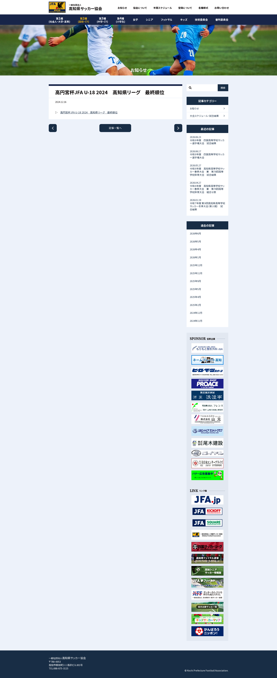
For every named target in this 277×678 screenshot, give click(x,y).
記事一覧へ (115, 128)
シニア (149, 19)
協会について (140, 7)
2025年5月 (195, 289)
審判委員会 (221, 19)
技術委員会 (201, 19)
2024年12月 (196, 312)
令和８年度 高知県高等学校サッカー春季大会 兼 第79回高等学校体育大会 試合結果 (207, 170)
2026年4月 (195, 249)
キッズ (183, 19)
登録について (185, 7)
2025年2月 (195, 305)
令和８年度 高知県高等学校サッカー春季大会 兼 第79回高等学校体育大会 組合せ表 (207, 187)
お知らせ (122, 7)
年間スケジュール (162, 7)
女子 (135, 19)
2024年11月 (196, 320)
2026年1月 (195, 257)
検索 (223, 87)
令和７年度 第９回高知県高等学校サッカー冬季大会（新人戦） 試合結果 (207, 204)
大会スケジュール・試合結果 (204, 115)
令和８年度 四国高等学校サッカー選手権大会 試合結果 (207, 140)
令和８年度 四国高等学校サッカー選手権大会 (207, 154)
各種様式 (203, 7)
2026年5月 (195, 241)
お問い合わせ (221, 7)
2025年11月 (196, 273)
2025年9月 (195, 281)
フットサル (166, 19)
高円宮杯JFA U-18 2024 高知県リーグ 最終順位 (89, 112)
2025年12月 (196, 265)
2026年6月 (195, 233)
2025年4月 (195, 297)
